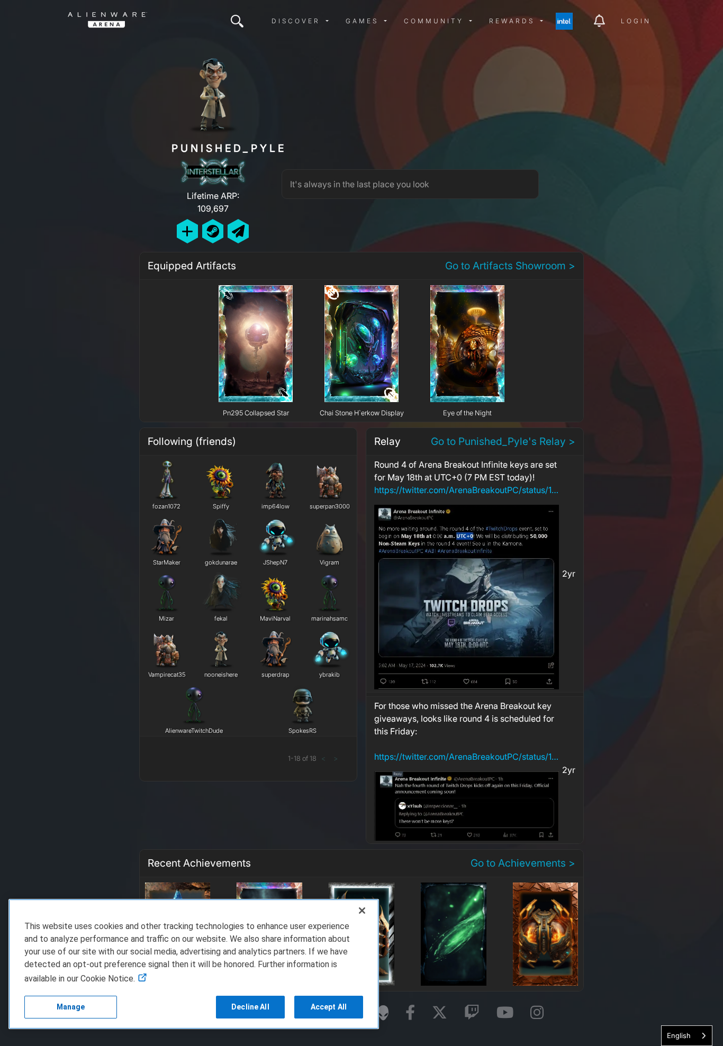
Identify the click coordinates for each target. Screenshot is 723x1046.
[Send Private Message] (238, 231)
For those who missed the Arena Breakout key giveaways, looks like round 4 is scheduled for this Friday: (466, 731)
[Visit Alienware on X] (439, 1013)
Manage (71, 1007)
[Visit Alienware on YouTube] (505, 1013)
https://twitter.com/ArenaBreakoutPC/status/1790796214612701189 (466, 756)
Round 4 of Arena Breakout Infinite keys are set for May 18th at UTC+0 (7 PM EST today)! (466, 477)
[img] (237, 21)
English (679, 1035)
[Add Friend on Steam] (212, 231)
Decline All (250, 1007)
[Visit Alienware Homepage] (383, 1012)
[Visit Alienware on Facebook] (410, 1013)
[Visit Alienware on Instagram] (537, 1013)
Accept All (329, 1007)
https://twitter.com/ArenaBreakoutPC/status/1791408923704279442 (466, 490)
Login (636, 21)
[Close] (362, 910)
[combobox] (686, 1035)
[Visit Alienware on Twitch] (472, 1013)
